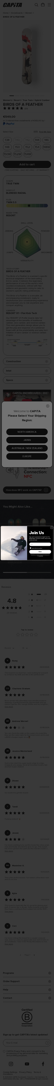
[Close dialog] (51, 527)
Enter (40, 551)
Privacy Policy (41, 555)
